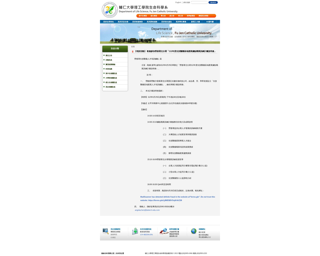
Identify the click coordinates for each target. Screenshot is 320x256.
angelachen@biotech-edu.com (147, 210)
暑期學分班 (173, 236)
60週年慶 (210, 22)
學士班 (163, 16)
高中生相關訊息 (111, 73)
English (178, 2)
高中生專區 (143, 16)
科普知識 (109, 69)
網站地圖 (186, 2)
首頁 (133, 47)
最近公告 (109, 55)
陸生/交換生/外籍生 (146, 19)
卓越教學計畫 (174, 232)
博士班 (180, 16)
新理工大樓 (195, 22)
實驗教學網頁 (174, 234)
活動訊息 (109, 60)
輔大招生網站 (203, 235)
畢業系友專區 (203, 16)
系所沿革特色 (108, 22)
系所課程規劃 (152, 22)
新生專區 (154, 16)
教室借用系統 (145, 232)
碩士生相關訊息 (111, 82)
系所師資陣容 (137, 22)
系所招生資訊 (166, 22)
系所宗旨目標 (123, 22)
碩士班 (172, 16)
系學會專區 (191, 16)
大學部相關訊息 (111, 78)
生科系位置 (120, 253)
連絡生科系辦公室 (107, 253)
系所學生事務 (181, 22)
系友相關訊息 (110, 87)
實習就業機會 (110, 64)
